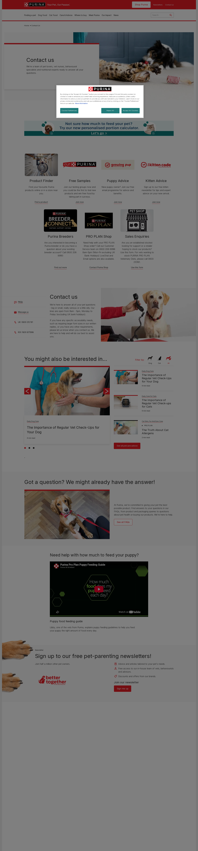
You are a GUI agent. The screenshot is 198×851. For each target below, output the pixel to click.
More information (81, 103)
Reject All (110, 111)
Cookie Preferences (69, 111)
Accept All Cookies (130, 111)
